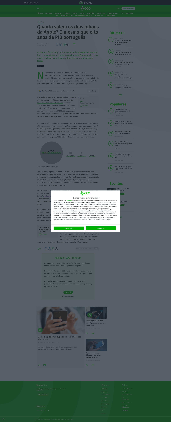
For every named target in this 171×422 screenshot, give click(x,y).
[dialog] (85, 211)
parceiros (69, 200)
